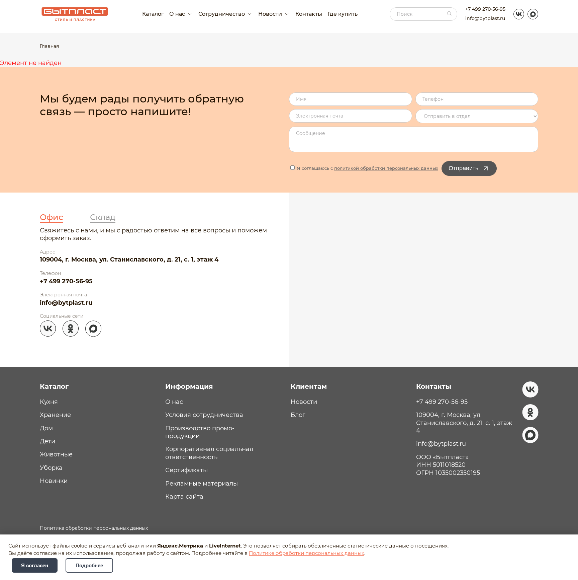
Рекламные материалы (201, 483)
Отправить (463, 168)
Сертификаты (186, 470)
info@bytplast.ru (485, 18)
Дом (46, 428)
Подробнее (89, 565)
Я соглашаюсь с (367, 168)
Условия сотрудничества (204, 415)
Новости (304, 402)
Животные (56, 454)
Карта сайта (184, 496)
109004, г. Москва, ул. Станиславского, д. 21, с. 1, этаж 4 (129, 259)
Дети (47, 441)
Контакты (308, 14)
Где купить (342, 14)
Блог (298, 415)
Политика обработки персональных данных (94, 528)
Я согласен (34, 565)
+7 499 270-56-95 (485, 9)
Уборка (51, 468)
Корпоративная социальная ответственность (209, 452)
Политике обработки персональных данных (306, 553)
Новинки (54, 481)
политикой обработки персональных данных (386, 168)
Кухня (49, 402)
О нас (174, 402)
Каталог (153, 14)
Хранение (55, 415)
